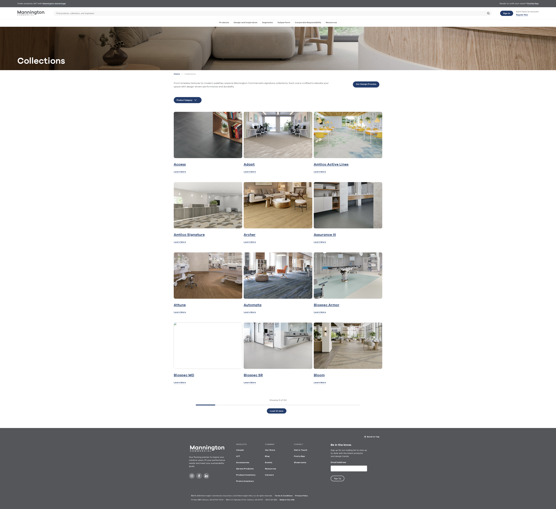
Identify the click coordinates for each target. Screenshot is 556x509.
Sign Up (337, 478)
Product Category (184, 100)
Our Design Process (366, 84)
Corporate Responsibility (308, 23)
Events (268, 463)
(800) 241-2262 (271, 500)
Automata (252, 305)
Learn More (180, 172)
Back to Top (373, 437)
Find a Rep (299, 456)
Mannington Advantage (54, 4)
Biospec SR (253, 375)
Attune (180, 305)
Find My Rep (533, 4)
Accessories (242, 463)
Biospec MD (184, 375)
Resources (331, 23)
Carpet (240, 450)
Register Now (522, 15)
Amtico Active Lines (331, 164)
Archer (250, 234)
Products (224, 23)
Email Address (338, 462)
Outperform (283, 23)
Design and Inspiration (245, 23)
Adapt (249, 164)
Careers (269, 475)
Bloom (319, 375)
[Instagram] (192, 476)
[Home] (31, 14)
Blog (267, 456)
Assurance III (325, 234)
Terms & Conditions (284, 496)
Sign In (506, 13)
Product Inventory (245, 475)
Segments (267, 23)
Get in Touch (300, 450)
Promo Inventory (245, 481)
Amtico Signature (189, 234)
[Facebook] (199, 476)
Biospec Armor (326, 305)
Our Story (270, 450)
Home (177, 74)
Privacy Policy (301, 496)
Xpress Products (245, 469)
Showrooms (300, 463)
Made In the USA (287, 500)
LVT (238, 456)
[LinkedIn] (206, 476)
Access (180, 164)
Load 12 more (276, 411)
